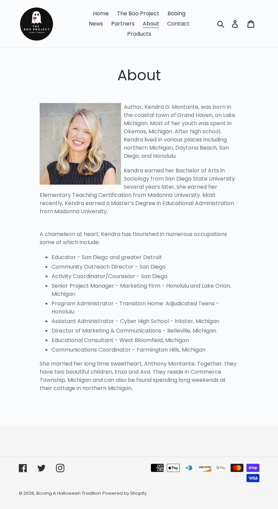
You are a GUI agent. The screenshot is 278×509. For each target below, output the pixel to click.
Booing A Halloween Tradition (68, 493)
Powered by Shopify (124, 493)
